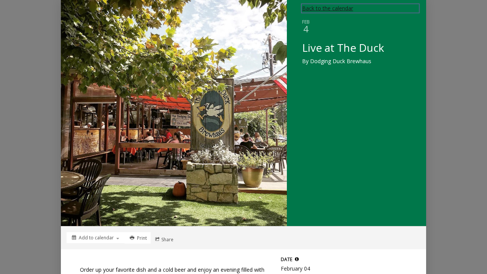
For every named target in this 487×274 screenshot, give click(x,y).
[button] (297, 259)
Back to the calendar (327, 8)
